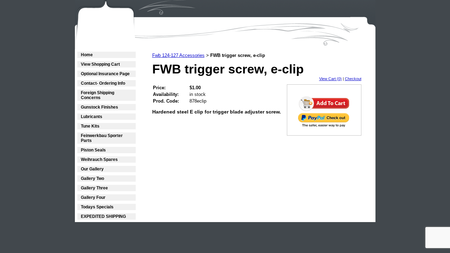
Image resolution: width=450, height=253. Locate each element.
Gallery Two (92, 178)
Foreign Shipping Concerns (97, 95)
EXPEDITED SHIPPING (103, 216)
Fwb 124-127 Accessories (178, 55)
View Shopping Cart (100, 64)
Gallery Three (94, 188)
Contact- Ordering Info (103, 83)
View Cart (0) (330, 79)
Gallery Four (93, 197)
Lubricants (91, 116)
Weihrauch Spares (99, 159)
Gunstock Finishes (99, 107)
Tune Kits (90, 126)
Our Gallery (92, 169)
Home (87, 54)
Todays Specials (97, 207)
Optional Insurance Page (105, 73)
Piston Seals (93, 150)
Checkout (353, 79)
